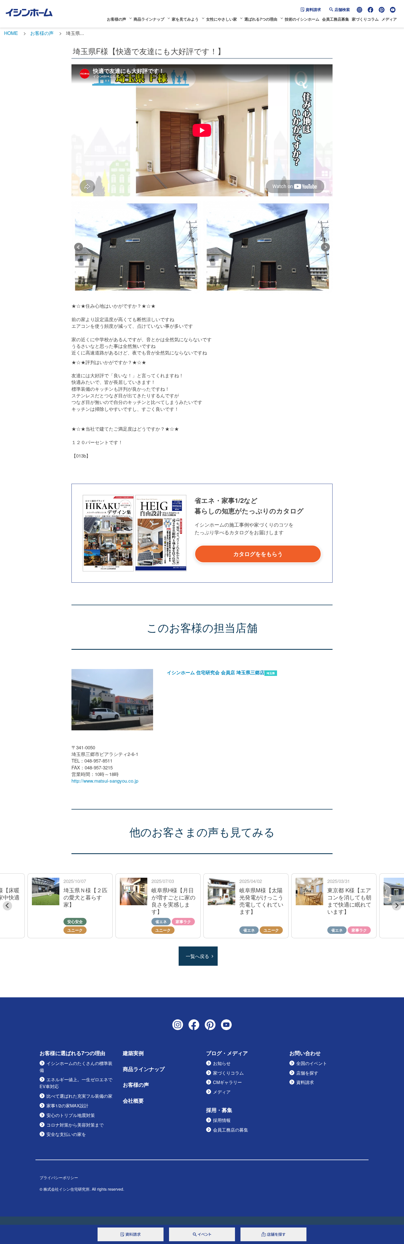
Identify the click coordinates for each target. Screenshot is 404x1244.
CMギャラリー (227, 1082)
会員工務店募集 (335, 19)
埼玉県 (271, 673)
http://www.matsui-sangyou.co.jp (104, 780)
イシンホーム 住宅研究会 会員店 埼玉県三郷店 (215, 672)
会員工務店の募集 (230, 1130)
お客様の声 (116, 19)
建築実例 (133, 1053)
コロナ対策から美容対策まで (75, 1125)
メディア (389, 19)
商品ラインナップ (149, 19)
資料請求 (313, 9)
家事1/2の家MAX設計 (67, 1105)
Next (325, 247)
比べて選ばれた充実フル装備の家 (79, 1096)
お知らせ (222, 1063)
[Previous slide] (7, 905)
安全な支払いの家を (66, 1134)
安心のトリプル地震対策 (70, 1115)
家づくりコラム (365, 19)
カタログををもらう (258, 554)
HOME (11, 32)
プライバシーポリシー (59, 1177)
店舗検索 (342, 9)
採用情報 (222, 1120)
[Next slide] (396, 905)
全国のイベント (311, 1063)
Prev (78, 247)
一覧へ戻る (197, 956)
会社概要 (133, 1100)
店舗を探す (307, 1073)
